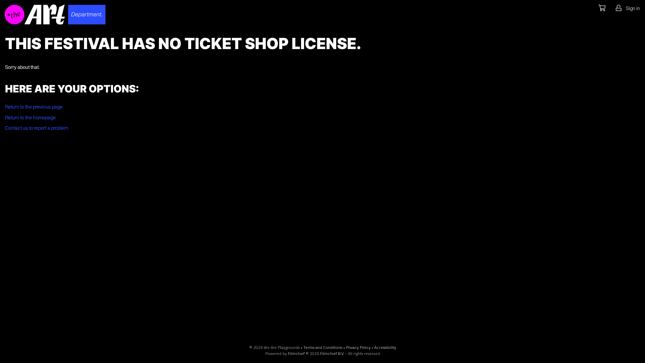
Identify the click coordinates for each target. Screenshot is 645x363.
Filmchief (296, 353)
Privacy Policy (358, 347)
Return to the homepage (30, 117)
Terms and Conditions (322, 347)
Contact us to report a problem (36, 127)
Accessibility (385, 347)
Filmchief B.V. (332, 353)
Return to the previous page (33, 106)
